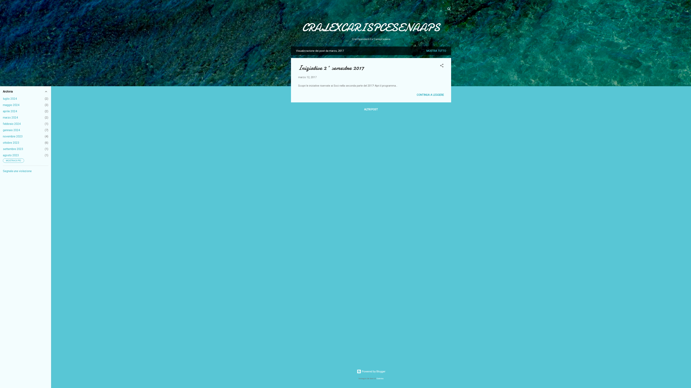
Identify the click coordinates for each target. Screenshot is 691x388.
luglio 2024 (10, 98)
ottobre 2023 (11, 142)
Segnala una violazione (17, 171)
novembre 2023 (13, 136)
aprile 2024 (10, 111)
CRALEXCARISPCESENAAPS (371, 27)
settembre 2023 (13, 149)
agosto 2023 (11, 155)
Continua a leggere (430, 94)
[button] (442, 66)
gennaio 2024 (11, 130)
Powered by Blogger (373, 371)
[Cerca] (449, 9)
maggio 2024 (11, 105)
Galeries (380, 378)
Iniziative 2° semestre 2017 (331, 67)
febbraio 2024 (12, 124)
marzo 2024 (10, 117)
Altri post (371, 109)
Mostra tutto (436, 50)
